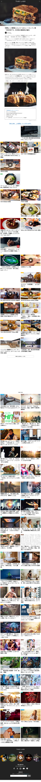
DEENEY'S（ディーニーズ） (12, 110)
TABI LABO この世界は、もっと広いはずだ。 (20, 123)
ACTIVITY (2, 142)
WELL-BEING (2, 394)
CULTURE (22, 126)
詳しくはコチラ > (26, 773)
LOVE (21, 429)
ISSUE (1, 534)
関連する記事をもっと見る (20, 356)
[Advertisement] (20, 376)
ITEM (21, 692)
